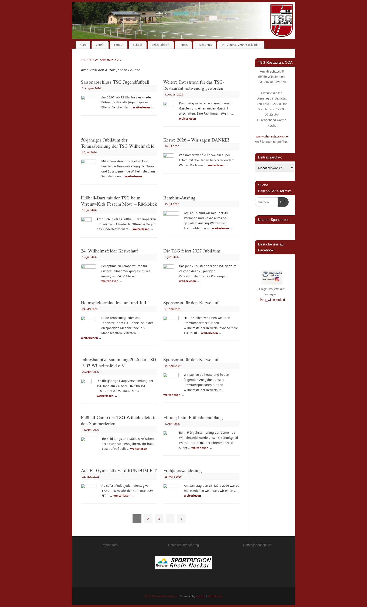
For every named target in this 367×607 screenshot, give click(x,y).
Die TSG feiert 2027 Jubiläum (191, 251)
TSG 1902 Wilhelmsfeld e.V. (100, 60)
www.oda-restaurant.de (272, 136)
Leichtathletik (160, 45)
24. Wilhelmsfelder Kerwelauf (109, 251)
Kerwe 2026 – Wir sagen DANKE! (196, 140)
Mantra (200, 596)
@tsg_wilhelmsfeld (272, 299)
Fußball (137, 45)
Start (83, 45)
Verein (100, 45)
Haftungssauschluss (257, 545)
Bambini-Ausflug (179, 198)
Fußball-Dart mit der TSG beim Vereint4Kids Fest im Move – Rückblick (119, 201)
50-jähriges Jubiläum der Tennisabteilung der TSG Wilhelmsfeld (117, 143)
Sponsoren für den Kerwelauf (191, 302)
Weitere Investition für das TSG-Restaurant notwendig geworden (193, 85)
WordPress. (215, 596)
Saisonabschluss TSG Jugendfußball (115, 82)
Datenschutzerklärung (183, 545)
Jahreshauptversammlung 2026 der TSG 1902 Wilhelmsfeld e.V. (118, 362)
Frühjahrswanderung (182, 470)
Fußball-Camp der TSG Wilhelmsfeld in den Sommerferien (119, 420)
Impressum (110, 545)
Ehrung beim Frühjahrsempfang (193, 417)
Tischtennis (204, 45)
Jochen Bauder (128, 69)
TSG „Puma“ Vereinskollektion (241, 45)
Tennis (183, 45)
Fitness (118, 45)
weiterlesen (143, 107)
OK (281, 202)
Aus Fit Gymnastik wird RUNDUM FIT (119, 470)
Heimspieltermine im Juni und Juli (113, 302)
